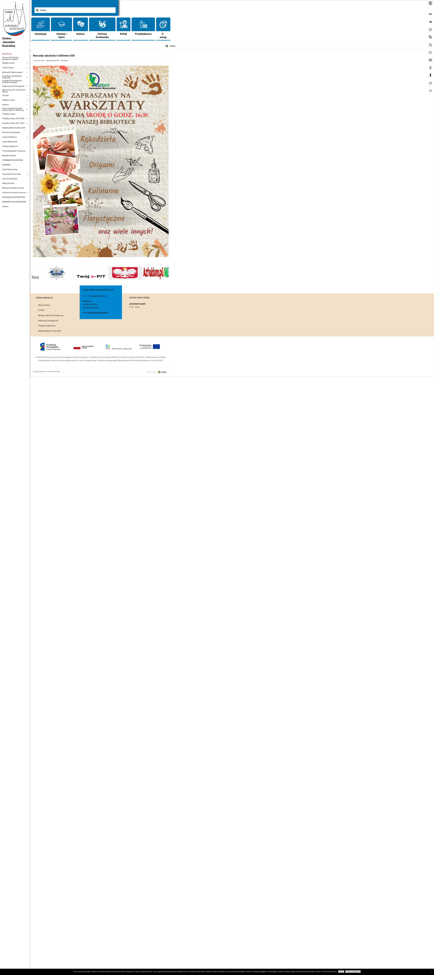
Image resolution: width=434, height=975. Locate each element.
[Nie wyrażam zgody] (431, 972)
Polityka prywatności (353, 971)
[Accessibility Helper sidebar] (430, 3)
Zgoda (341, 971)
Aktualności (64, 60)
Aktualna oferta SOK (52, 60)
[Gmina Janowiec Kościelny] (14, 7)
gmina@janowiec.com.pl (98, 313)
